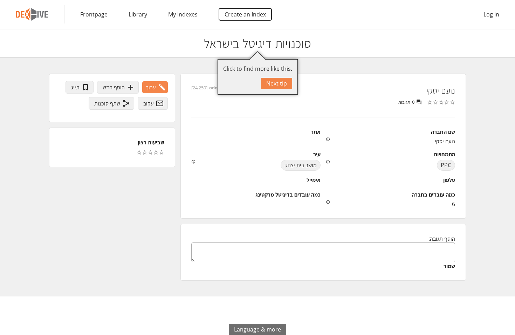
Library (138, 14)
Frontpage (94, 14)
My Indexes (183, 14)
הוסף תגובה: (441, 238)
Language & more (257, 329)
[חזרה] (503, 43)
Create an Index (245, 14)
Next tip (276, 83)
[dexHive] (32, 14)
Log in (491, 14)
